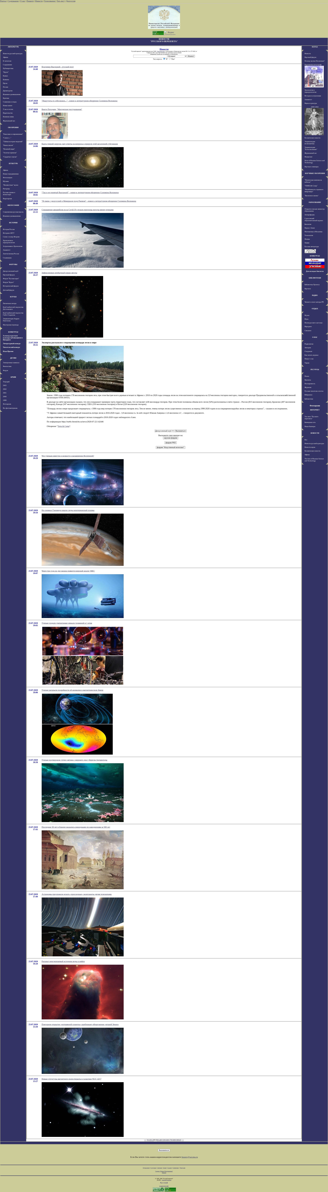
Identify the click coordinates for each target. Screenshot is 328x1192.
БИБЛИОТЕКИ (315, 278)
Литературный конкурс (12, 343)
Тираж (307, 363)
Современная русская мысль (13, 212)
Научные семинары (312, 167)
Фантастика (7, 366)
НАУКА (315, 47)
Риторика (6, 189)
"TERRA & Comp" (311, 186)
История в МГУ (8, 233)
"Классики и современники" (13, 134)
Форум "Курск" (8, 282)
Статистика (176, 1168)
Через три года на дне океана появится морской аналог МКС (68, 571)
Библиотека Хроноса (312, 285)
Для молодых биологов (315, 271)
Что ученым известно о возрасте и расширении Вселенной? (68, 456)
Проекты (308, 380)
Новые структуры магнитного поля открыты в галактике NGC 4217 (71, 1079)
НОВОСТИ (315, 433)
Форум (5, 370)
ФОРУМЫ (13, 264)
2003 (5, 385)
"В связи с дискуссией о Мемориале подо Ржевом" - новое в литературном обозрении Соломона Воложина (89, 201)
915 (162, 1140)
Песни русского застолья (313, 323)
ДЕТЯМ (13, 358)
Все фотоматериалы (10, 408)
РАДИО (315, 295)
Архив (164, 1168)
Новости (39, 1)
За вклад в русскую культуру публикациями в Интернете (13, 338)
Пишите (30, 1)
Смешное (308, 331)
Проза (5, 83)
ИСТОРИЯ (13, 223)
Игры (306, 319)
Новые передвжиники (11, 174)
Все (306, 440)
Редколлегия (309, 344)
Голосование (50, 1)
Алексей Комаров (166, 1180)
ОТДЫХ (315, 309)
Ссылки (169, 1168)
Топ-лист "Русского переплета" (311, 418)
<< (145, 1140)
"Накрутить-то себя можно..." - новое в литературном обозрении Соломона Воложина (79, 101)
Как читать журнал (311, 355)
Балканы (6, 79)
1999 (5, 400)
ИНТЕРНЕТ (315, 410)
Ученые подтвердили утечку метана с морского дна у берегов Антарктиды (74, 760)
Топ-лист (61, 1)
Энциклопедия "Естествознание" (311, 148)
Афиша (5, 57)
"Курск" (6, 72)
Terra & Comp (63, 426)
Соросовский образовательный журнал (314, 219)
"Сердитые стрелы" (10, 157)
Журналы (308, 387)
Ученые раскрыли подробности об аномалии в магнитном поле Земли (72, 690)
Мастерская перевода (11, 325)
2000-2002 (315, 107)
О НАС (314, 337)
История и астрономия (313, 96)
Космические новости (312, 138)
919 (176, 1140)
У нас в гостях (8, 109)
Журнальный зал (9, 121)
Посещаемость (310, 384)
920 (179, 1140)
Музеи (307, 315)
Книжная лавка (8, 117)
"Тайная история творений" (13, 141)
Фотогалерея (7, 178)
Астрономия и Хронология (12, 246)
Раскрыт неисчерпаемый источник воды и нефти (63, 961)
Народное (308, 326)
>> (183, 1140)
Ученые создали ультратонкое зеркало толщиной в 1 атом (67, 623)
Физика (307, 239)
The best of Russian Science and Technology (314, 460)
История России (9, 229)
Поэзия (5, 87)
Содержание (13, 1)
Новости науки (310, 447)
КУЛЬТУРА (13, 163)
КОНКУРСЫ (13, 332)
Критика (6, 98)
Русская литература (312, 246)
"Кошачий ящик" (9, 149)
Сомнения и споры (10, 102)
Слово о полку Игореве (11, 237)
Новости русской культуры (12, 53)
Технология (309, 235)
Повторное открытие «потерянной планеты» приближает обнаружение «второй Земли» (80, 1024)
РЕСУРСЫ (315, 369)
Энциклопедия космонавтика (310, 143)
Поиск (307, 376)
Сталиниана (7, 258)
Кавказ (5, 76)
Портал (3, 1)
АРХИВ (13, 377)
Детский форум (8, 290)
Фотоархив (7, 404)
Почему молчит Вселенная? (315, 61)
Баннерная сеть (310, 422)
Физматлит (308, 157)
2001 (5, 393)
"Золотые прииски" (10, 153)
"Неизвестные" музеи (10, 185)
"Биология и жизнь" (312, 196)
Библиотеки (309, 399)
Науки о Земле (310, 228)
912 (151, 1140)
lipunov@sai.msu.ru (190, 1157)
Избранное (308, 395)
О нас (22, 1)
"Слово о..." (7, 138)
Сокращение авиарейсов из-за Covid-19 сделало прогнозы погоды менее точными (78, 210)
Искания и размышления (11, 94)
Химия (307, 243)
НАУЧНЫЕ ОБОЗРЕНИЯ (315, 173)
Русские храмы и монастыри (9, 193)
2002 (5, 389)
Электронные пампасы (11, 363)
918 (172, 1140)
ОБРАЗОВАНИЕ (315, 202)
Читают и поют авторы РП (314, 302)
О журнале (308, 351)
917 (169, 1140)
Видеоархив (7, 199)
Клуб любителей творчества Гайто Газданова (13, 314)
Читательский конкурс (11, 347)
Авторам (308, 348)
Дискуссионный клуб (10, 271)
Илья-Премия (8, 351)
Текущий (6, 382)
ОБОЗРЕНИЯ (13, 127)
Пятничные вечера (9, 303)
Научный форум (9, 275)
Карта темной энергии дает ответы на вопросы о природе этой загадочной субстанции (80, 144)
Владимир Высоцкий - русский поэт (58, 67)
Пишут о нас (309, 359)
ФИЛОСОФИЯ (13, 205)
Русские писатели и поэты (314, 391)
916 (165, 1140)
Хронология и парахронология (9, 241)
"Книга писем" (8, 145)
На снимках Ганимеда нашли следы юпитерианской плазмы (68, 510)
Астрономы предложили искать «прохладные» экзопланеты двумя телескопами (77, 894)
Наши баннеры (310, 426)
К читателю (7, 61)
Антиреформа (310, 215)
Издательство (8, 113)
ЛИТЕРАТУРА (13, 47)
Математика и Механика (313, 232)
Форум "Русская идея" (11, 278)
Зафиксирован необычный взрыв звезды (59, 273)
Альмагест (6, 250)
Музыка (6, 181)
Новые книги (7, 105)
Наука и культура (311, 103)
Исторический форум (10, 286)
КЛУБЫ (13, 297)
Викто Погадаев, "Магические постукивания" (62, 109)
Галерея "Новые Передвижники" (164, 1171)
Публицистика (8, 68)
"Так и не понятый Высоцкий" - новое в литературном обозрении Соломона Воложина (80, 192)
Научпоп (308, 289)
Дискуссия (70, 1)
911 (148, 1140)
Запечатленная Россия (11, 254)
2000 (5, 397)
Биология (308, 224)
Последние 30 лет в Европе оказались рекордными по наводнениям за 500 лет (76, 827)
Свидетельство (161, 51)
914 (158, 1140)
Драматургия (7, 91)
